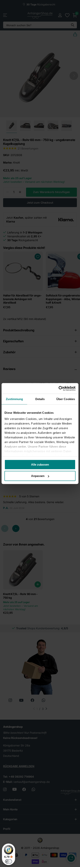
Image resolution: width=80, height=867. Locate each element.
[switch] (8, 861)
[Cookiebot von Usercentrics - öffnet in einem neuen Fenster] (59, 388)
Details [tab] (40, 399)
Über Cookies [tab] (65, 399)
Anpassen (37, 476)
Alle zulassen (40, 464)
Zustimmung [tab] (14, 399)
